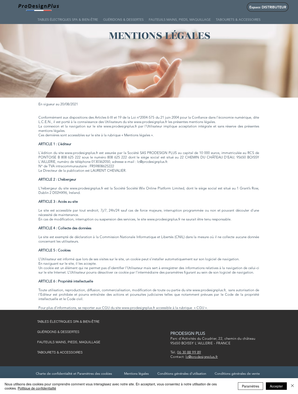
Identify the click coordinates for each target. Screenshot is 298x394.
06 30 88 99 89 (189, 352)
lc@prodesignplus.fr (152, 161)
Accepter (276, 386)
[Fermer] (292, 386)
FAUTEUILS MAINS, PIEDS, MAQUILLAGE (68, 342)
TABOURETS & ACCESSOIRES (60, 352)
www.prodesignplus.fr (150, 122)
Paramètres (250, 386)
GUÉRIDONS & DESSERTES (58, 332)
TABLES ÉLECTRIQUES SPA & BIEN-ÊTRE (68, 321)
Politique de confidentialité (37, 388)
